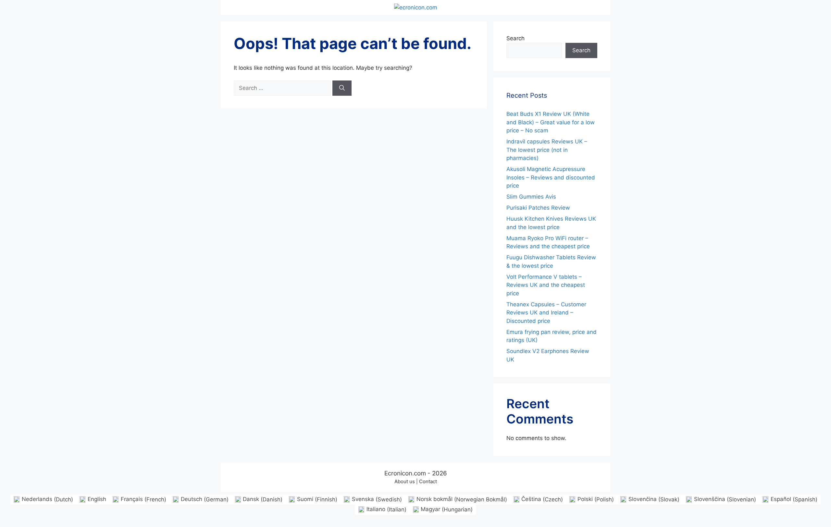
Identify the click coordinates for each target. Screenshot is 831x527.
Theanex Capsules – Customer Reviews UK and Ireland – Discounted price (546, 312)
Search (515, 38)
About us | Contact (415, 481)
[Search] (342, 88)
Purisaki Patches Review (538, 207)
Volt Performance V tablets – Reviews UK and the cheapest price (545, 285)
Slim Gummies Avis (531, 196)
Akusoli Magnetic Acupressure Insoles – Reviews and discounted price (550, 177)
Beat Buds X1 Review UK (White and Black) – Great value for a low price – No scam (550, 122)
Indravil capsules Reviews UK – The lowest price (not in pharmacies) (546, 149)
